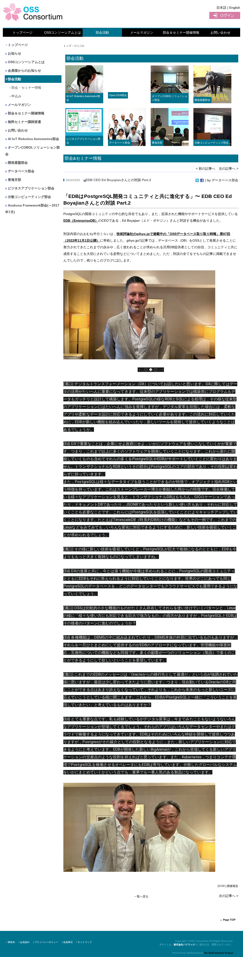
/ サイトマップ (84, 942)
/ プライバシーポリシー (45, 942)
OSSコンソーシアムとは (62, 32)
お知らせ (14, 53)
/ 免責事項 (67, 942)
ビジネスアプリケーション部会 (31, 188)
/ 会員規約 (24, 942)
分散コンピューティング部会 (29, 197)
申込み (16, 96)
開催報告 (232, 886)
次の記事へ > (228, 168)
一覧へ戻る (141, 896)
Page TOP (229, 919)
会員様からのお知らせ (24, 70)
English (234, 7)
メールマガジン (141, 32)
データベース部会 (21, 171)
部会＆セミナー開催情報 (181, 32)
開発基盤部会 (18, 162)
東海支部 (14, 180)
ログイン (224, 15)
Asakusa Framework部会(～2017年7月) (32, 208)
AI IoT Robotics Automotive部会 (33, 139)
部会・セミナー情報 (26, 87)
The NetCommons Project (218, 953)
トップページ (23, 32)
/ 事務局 (10, 942)
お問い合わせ (220, 32)
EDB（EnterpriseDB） (80, 220)
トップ (67, 45)
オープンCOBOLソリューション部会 (32, 150)
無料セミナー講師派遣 (24, 122)
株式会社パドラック (184, 944)
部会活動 (102, 32)
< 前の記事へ (205, 168)
